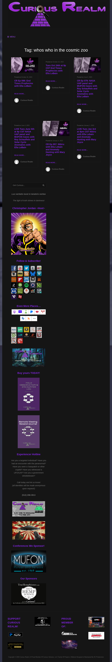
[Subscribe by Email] (23, 318)
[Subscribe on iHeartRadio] (37, 312)
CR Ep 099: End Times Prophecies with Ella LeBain (23, 83)
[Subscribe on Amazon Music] (20, 312)
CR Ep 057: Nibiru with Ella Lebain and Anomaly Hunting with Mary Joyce (55, 149)
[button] (13, 561)
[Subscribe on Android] (26, 312)
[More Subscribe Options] (34, 318)
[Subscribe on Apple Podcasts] (14, 312)
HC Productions (99, 657)
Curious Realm (26, 100)
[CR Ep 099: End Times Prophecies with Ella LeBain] (24, 65)
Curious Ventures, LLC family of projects (56, 657)
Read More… (19, 94)
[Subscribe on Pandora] (31, 312)
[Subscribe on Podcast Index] (43, 312)
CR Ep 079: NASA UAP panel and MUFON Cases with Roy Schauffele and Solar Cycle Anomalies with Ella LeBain (87, 88)
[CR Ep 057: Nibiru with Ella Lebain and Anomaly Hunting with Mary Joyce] (56, 128)
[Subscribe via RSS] (29, 318)
